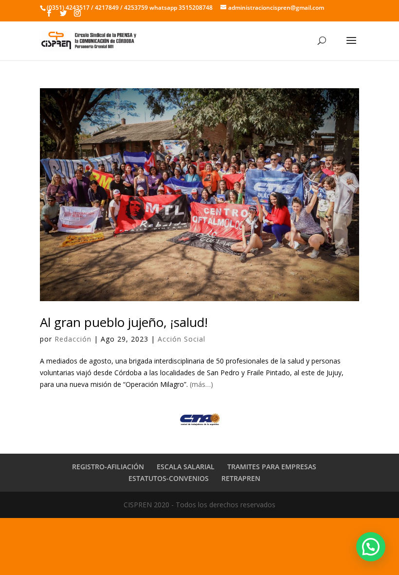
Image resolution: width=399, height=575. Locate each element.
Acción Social (181, 339)
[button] (370, 546)
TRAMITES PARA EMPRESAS (271, 466)
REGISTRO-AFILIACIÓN (108, 466)
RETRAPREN (240, 478)
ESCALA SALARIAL (186, 466)
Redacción (72, 339)
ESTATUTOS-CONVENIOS (168, 478)
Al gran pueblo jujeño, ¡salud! (124, 322)
